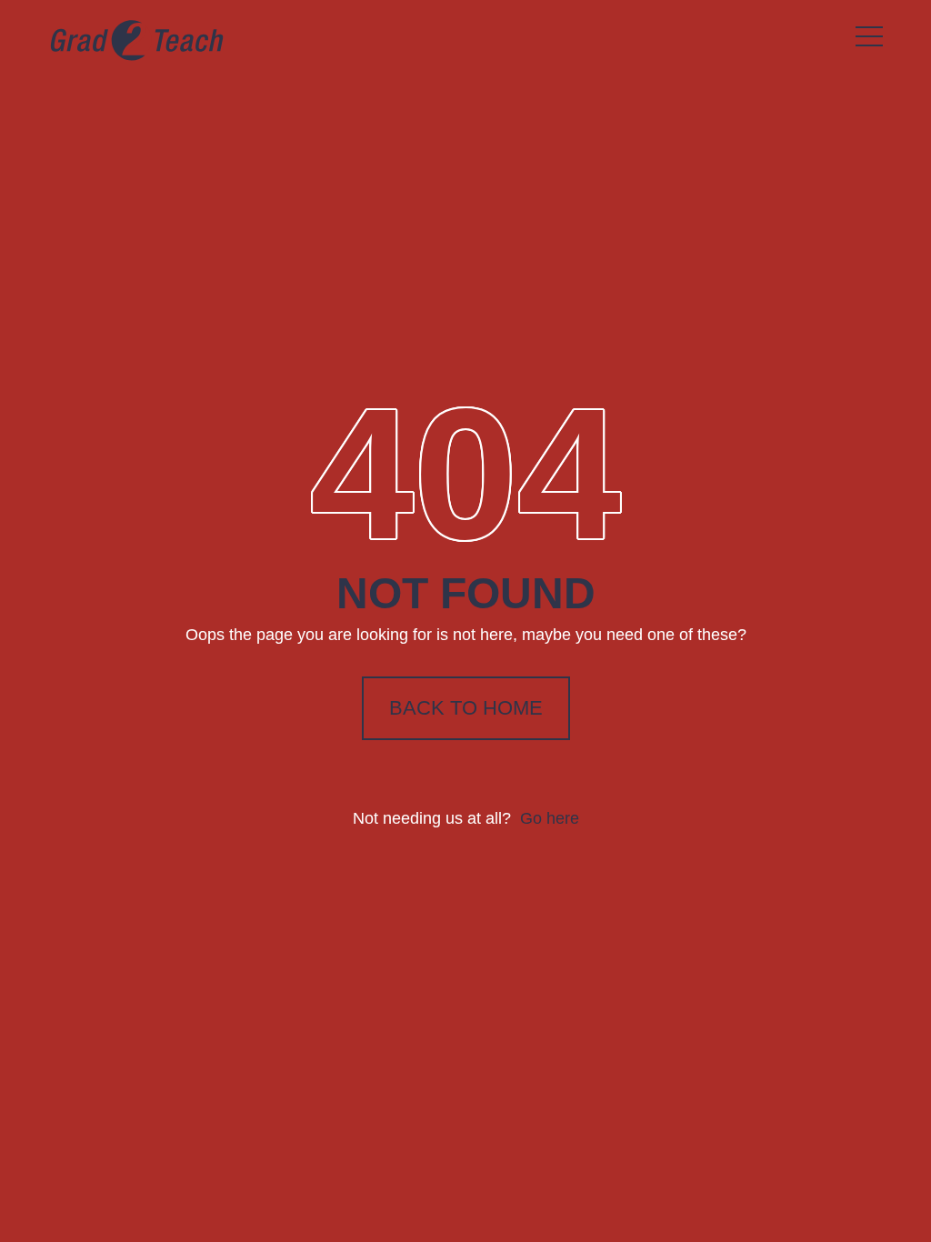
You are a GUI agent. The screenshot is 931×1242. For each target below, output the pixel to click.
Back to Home (466, 707)
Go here (549, 818)
